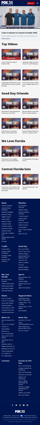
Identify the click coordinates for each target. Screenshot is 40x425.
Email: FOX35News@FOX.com (25, 323)
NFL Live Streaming (24, 366)
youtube (23, 405)
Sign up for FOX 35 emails (7, 337)
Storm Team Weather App (25, 230)
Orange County (6, 224)
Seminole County (7, 228)
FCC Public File (6, 353)
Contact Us (5, 327)
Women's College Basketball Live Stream (23, 388)
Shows (4, 295)
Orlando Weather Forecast (23, 213)
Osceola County (7, 226)
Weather (22, 203)
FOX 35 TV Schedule (8, 301)
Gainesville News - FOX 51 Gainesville (24, 299)
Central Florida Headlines (6, 209)
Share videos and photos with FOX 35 (24, 327)
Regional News (24, 295)
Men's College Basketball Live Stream (23, 382)
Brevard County (6, 214)
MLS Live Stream (23, 395)
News (4, 203)
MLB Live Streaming (24, 372)
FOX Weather (22, 227)
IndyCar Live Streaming (22, 378)
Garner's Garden (23, 262)
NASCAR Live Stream (25, 375)
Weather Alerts (23, 210)
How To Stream (7, 298)
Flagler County (6, 217)
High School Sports (24, 288)
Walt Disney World (7, 286)
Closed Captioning (7, 351)
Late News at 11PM (8, 308)
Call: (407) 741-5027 (24, 320)
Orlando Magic (23, 281)
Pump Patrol (5, 249)
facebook (12, 405)
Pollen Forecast (23, 225)
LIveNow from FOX (8, 310)
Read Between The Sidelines (24, 278)
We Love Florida (23, 249)
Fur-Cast (21, 265)
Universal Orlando (7, 291)
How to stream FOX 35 (8, 321)
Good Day (22, 246)
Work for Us (5, 331)
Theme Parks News (8, 284)
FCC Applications (7, 356)
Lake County (5, 219)
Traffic (4, 246)
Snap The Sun (22, 234)
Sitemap (4, 241)
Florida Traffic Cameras (6, 260)
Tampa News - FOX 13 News (24, 303)
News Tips (22, 317)
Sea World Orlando (7, 288)
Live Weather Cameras (22, 206)
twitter (16, 405)
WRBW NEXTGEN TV (8, 346)
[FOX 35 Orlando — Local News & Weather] (7, 3)
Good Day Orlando (7, 303)
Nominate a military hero (8, 234)
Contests (6, 361)
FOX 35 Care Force (24, 251)
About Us (6, 317)
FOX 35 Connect (23, 331)
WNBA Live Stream (24, 393)
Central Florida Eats (8, 312)
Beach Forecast (23, 223)
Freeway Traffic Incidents (6, 256)
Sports (21, 274)
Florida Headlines (7, 206)
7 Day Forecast (23, 216)
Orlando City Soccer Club (24, 284)
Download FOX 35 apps (7, 341)
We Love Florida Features (7, 280)
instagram (20, 405)
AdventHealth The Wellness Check (24, 257)
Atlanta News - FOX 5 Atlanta (25, 307)
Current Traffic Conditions (6, 252)
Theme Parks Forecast (22, 219)
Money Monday (23, 269)
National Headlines (7, 212)
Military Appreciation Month (8, 238)
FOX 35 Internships (7, 334)
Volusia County (6, 231)
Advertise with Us (7, 344)
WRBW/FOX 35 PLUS (8, 349)
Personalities (6, 329)
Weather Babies (23, 254)
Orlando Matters (7, 305)
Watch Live (31, 3)
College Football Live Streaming (25, 369)
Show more (6, 39)
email (27, 405)
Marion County (6, 221)
